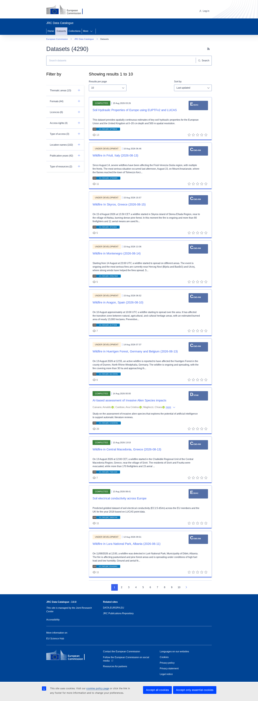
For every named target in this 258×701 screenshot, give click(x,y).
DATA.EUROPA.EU (113, 607)
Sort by (178, 81)
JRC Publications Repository (118, 613)
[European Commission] (66, 10)
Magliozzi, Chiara (152, 407)
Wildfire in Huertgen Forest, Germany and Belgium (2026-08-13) (135, 351)
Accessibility (53, 619)
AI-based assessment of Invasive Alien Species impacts (129, 400)
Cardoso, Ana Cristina (127, 407)
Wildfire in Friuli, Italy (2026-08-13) (115, 155)
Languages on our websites (174, 651)
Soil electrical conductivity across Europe (119, 498)
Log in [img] (206, 11)
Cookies (164, 657)
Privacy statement (169, 668)
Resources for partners (115, 666)
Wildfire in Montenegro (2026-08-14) (117, 253)
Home (51, 31)
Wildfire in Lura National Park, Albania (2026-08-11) (127, 543)
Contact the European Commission (121, 651)
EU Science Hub (55, 638)
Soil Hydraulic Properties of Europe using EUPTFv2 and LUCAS (135, 110)
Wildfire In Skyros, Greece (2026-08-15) (119, 204)
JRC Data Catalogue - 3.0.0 (61, 602)
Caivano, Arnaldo (102, 407)
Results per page (98, 81)
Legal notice (166, 674)
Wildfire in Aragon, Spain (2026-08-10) (118, 302)
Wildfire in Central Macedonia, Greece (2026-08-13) (127, 449)
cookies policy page (97, 688)
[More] (92, 31)
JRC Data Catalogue (84, 39)
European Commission (57, 39)
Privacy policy (167, 663)
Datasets (61, 31)
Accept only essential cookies (194, 689)
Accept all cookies (157, 689)
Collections (74, 31)
